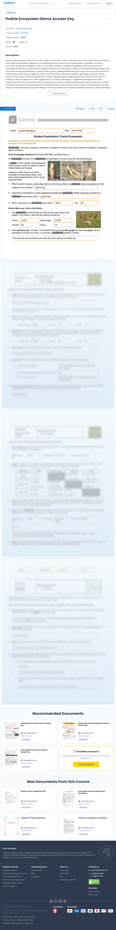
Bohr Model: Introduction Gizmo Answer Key (34, 751)
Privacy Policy (7, 917)
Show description (59, 93)
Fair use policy (30, 917)
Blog (33, 873)
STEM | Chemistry (21, 33)
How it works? (64, 870)
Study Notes (35, 877)
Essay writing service (10, 870)
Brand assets (93, 895)
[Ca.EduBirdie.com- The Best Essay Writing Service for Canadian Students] (55, 912)
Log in (109, 3)
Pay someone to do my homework (14, 873)
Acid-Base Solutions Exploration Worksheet (91, 792)
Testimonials (64, 873)
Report (82, 109)
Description (12, 55)
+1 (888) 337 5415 (97, 876)
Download (9, 108)
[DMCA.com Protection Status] (100, 882)
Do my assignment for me (12, 877)
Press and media (94, 891)
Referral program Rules (25, 920)
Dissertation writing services (12, 883)
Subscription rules (9, 920)
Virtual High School (24, 28)
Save (112, 109)
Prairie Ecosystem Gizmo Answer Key (40, 18)
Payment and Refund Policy (12, 923)
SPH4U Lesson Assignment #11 (33, 791)
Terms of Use (18, 917)
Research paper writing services (14, 880)
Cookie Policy (28, 923)
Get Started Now (86, 764)
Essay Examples (36, 870)
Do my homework (9, 886)
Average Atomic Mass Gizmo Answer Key (36, 724)
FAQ (61, 877)
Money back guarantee (68, 880)
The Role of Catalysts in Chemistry (92, 818)
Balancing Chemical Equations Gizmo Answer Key (93, 724)
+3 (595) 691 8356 (97, 873)
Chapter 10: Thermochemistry (33, 818)
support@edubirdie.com (29, 857)
